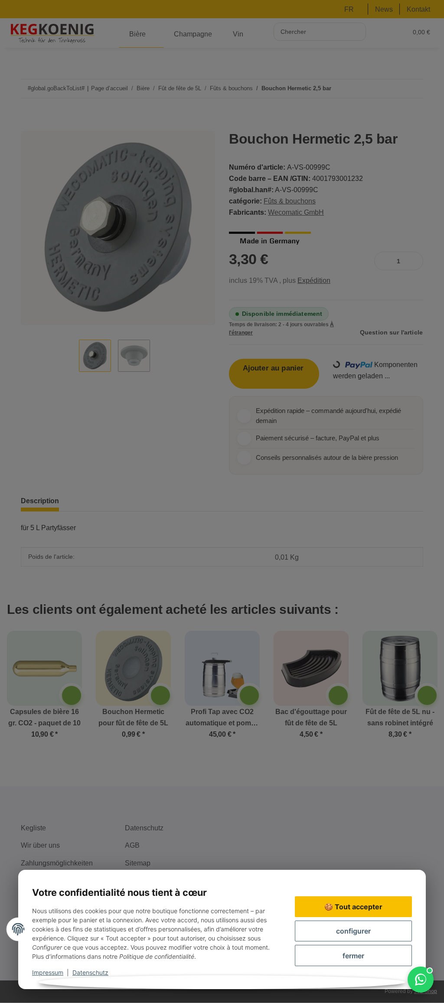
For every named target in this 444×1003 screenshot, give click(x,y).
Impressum (47, 972)
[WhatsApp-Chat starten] (421, 980)
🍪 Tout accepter (353, 906)
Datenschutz (90, 972)
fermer (353, 955)
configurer (353, 931)
